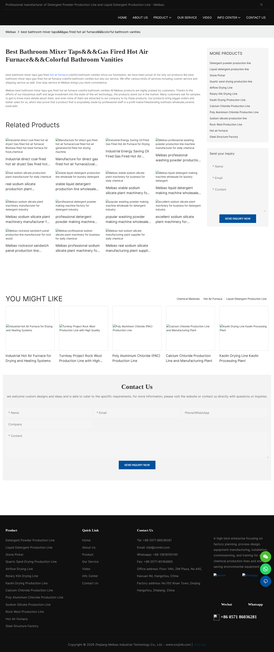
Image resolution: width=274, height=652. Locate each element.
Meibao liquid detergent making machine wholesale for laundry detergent (177, 190)
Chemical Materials (188, 298)
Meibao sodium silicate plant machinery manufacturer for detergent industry (28, 219)
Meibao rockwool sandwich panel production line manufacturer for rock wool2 (27, 248)
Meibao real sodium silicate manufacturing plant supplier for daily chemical (128, 248)
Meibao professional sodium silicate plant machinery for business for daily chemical (78, 248)
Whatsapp (255, 604)
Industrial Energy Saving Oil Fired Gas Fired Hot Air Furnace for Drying (127, 154)
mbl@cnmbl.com (158, 547)
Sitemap (199, 644)
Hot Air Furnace (213, 298)
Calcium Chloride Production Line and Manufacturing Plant (189, 358)
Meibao (11, 32)
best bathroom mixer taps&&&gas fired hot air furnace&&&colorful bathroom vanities (80, 32)
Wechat (226, 604)
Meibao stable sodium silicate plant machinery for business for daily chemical (127, 190)
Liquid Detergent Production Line (246, 298)
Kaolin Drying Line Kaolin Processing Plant (239, 358)
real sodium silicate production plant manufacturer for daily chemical (23, 186)
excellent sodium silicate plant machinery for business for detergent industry (175, 219)
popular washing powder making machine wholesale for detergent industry (127, 219)
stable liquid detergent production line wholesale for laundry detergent (76, 186)
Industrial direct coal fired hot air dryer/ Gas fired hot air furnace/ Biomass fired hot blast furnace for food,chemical (27, 162)
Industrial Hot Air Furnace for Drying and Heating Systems (28, 358)
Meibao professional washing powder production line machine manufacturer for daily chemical (178, 158)
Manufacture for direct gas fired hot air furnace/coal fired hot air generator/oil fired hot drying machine (77, 162)
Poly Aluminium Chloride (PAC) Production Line (136, 358)
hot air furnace (58, 74)
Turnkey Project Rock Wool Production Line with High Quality (80, 358)
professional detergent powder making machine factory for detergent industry (75, 219)
